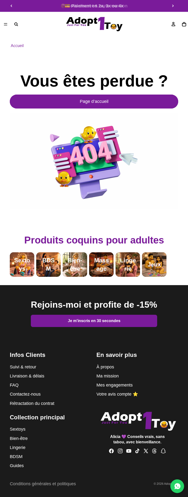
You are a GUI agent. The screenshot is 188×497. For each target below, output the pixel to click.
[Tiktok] (137, 451)
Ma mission (107, 376)
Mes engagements (114, 385)
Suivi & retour (23, 366)
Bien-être (19, 438)
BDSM (16, 456)
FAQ (14, 385)
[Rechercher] (16, 24)
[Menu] (5, 24)
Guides (17, 465)
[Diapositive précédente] (11, 5)
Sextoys (17, 429)
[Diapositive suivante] (172, 5)
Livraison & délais (27, 376)
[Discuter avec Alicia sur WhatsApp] (177, 486)
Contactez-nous (25, 394)
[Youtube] (129, 451)
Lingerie (17, 447)
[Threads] (154, 451)
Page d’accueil (94, 101)
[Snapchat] (163, 451)
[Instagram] (120, 451)
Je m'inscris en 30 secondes (94, 321)
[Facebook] (111, 451)
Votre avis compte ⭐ (117, 394)
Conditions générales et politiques (43, 483)
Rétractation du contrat (32, 403)
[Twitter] (146, 451)
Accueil (17, 45)
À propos (105, 366)
